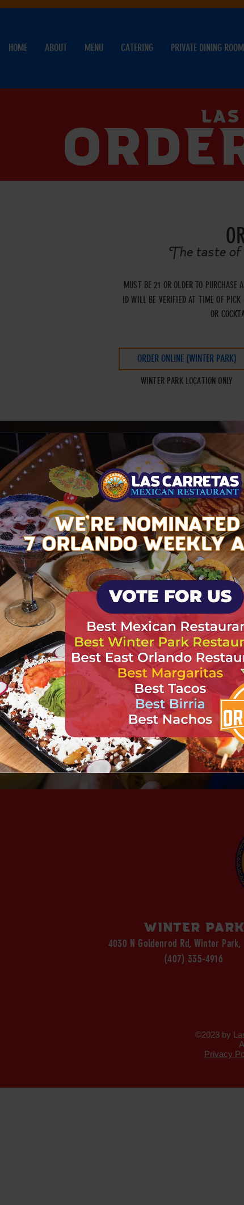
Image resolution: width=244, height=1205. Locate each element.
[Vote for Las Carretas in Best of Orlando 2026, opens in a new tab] (170, 597)
